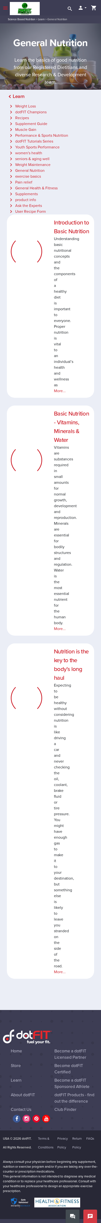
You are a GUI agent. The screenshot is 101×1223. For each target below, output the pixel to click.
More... (60, 390)
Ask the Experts (25, 206)
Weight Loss (22, 106)
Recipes (18, 118)
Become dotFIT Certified (68, 1069)
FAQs (90, 1139)
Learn (41, 19)
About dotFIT (23, 1094)
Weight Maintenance (29, 165)
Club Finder (65, 1109)
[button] (82, 8)
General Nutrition (26, 171)
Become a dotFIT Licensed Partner (70, 1054)
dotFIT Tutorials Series (30, 141)
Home (16, 1051)
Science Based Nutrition (21, 19)
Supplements (23, 194)
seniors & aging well (29, 159)
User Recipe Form (27, 211)
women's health (25, 153)
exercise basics (24, 176)
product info (22, 200)
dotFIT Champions (27, 112)
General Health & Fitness (33, 188)
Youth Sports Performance (34, 147)
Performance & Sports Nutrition (38, 135)
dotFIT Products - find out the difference (74, 1098)
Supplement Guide (27, 124)
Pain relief (20, 182)
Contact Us (21, 1109)
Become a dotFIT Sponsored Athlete (71, 1083)
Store (16, 1065)
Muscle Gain (22, 130)
